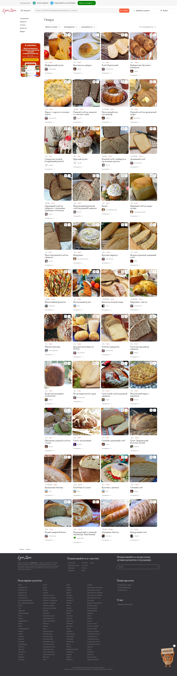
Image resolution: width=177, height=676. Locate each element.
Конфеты (69, 631)
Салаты (45, 593)
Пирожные (70, 636)
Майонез (90, 652)
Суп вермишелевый (25, 600)
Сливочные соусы (93, 634)
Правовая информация (99, 669)
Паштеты (21, 647)
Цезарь (45, 626)
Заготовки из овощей (95, 593)
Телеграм (71, 568)
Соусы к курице (92, 626)
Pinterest (71, 571)
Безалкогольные (93, 660)
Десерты (69, 626)
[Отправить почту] (157, 567)
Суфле (68, 657)
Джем (89, 616)
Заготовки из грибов (94, 595)
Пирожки (69, 598)
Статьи (22, 25)
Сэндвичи (21, 652)
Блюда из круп (92, 605)
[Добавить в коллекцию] (69, 34)
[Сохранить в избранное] (65, 34)
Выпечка (46, 657)
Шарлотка (69, 621)
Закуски (21, 636)
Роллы (45, 590)
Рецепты (23, 22)
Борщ (20, 605)
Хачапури (69, 611)
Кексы (68, 605)
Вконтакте (71, 563)
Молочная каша (48, 644)
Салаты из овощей (49, 608)
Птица (20, 618)
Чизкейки (69, 639)
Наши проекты (125, 580)
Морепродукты (23, 629)
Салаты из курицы (49, 598)
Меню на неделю (85, 3)
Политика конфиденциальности (83, 669)
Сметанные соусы (93, 642)
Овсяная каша (48, 639)
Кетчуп (89, 649)
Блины (68, 593)
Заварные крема (72, 649)
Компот (89, 618)
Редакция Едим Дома (125, 604)
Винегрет (46, 613)
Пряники (69, 624)
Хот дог (20, 654)
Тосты (45, 585)
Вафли (68, 613)
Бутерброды (22, 644)
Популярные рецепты (30, 580)
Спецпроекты (122, 590)
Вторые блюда (23, 613)
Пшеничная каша (49, 654)
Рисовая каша (48, 636)
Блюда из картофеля (94, 603)
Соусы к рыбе (92, 629)
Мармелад (70, 642)
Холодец (21, 660)
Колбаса (21, 639)
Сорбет (89, 585)
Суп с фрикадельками (26, 603)
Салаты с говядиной (50, 600)
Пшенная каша (48, 631)
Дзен (92, 563)
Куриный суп (22, 587)
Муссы (68, 647)
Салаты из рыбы (48, 605)
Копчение (90, 600)
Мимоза (46, 624)
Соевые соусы (92, 636)
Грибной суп (22, 590)
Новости (23, 28)
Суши (45, 587)
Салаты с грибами (49, 603)
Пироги (69, 590)
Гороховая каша (48, 652)
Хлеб (68, 585)
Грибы (20, 634)
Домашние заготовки (94, 587)
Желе (68, 644)
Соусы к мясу (92, 624)
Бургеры (21, 649)
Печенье (69, 595)
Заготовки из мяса (93, 590)
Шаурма (21, 657)
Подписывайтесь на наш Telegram (64, 3)
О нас (120, 600)
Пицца (68, 587)
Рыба (20, 626)
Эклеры (69, 654)
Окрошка (21, 611)
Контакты (110, 669)
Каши (45, 629)
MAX (83, 571)
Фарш (20, 624)
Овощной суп (23, 598)
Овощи (20, 631)
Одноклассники (73, 565)
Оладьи (69, 603)
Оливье (45, 611)
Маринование (92, 611)
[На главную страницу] (9, 10)
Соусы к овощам (93, 631)
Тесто (45, 660)
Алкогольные (92, 657)
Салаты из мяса (48, 595)
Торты (68, 629)
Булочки (69, 618)
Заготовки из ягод (93, 598)
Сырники (69, 600)
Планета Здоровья (42, 3)
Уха (19, 608)
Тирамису (69, 652)
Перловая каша (48, 649)
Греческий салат (49, 616)
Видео (22, 31)
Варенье (90, 613)
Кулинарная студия (124, 585)
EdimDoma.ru (34, 563)
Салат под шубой (49, 621)
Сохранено (24, 18)
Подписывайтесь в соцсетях (83, 558)
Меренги (69, 660)
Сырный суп (22, 593)
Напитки (90, 654)
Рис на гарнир (92, 608)
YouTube (85, 563)
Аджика (90, 647)
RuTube (84, 568)
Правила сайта (68, 669)
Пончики (69, 616)
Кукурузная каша (49, 647)
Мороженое (70, 634)
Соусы (89, 621)
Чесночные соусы (93, 644)
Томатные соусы (93, 639)
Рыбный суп (22, 595)
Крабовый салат (48, 618)
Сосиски (21, 642)
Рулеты (68, 608)
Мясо (20, 616)
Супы (20, 585)
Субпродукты (23, 621)
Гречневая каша (48, 642)
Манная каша (47, 634)
